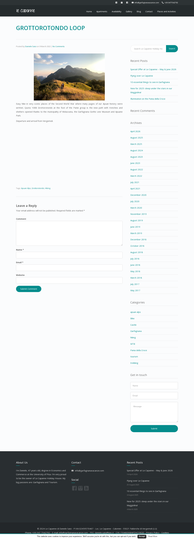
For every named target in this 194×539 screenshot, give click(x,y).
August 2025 (136, 137)
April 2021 (135, 188)
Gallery (129, 11)
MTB (132, 343)
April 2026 (135, 131)
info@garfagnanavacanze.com (73, 532)
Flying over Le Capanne (141, 75)
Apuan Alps (26, 188)
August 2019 (136, 220)
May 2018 (135, 271)
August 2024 (136, 150)
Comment (21, 219)
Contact (149, 11)
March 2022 (136, 175)
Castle (133, 324)
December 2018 (138, 239)
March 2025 (136, 144)
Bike (132, 318)
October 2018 (137, 245)
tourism (134, 356)
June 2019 (135, 226)
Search (172, 48)
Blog (139, 11)
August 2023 (136, 156)
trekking (134, 362)
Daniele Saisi (30, 46)
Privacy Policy (152, 532)
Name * (20, 249)
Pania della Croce (138, 350)
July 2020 (134, 201)
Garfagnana (136, 331)
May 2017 (135, 290)
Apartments (101, 11)
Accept (142, 536)
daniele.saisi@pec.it (104, 532)
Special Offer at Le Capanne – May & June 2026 (153, 69)
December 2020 (138, 194)
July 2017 (134, 284)
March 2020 (136, 207)
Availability (116, 11)
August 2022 (136, 169)
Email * (19, 262)
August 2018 (136, 252)
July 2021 (134, 182)
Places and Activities (166, 11)
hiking (133, 337)
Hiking (47, 188)
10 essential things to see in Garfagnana (150, 82)
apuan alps (135, 312)
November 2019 (138, 214)
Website (20, 275)
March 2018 (136, 277)
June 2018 (135, 264)
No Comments (59, 46)
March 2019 (136, 233)
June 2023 (135, 163)
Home (89, 11)
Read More (152, 536)
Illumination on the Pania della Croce (147, 98)
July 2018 (134, 258)
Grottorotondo (38, 188)
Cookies (165, 532)
